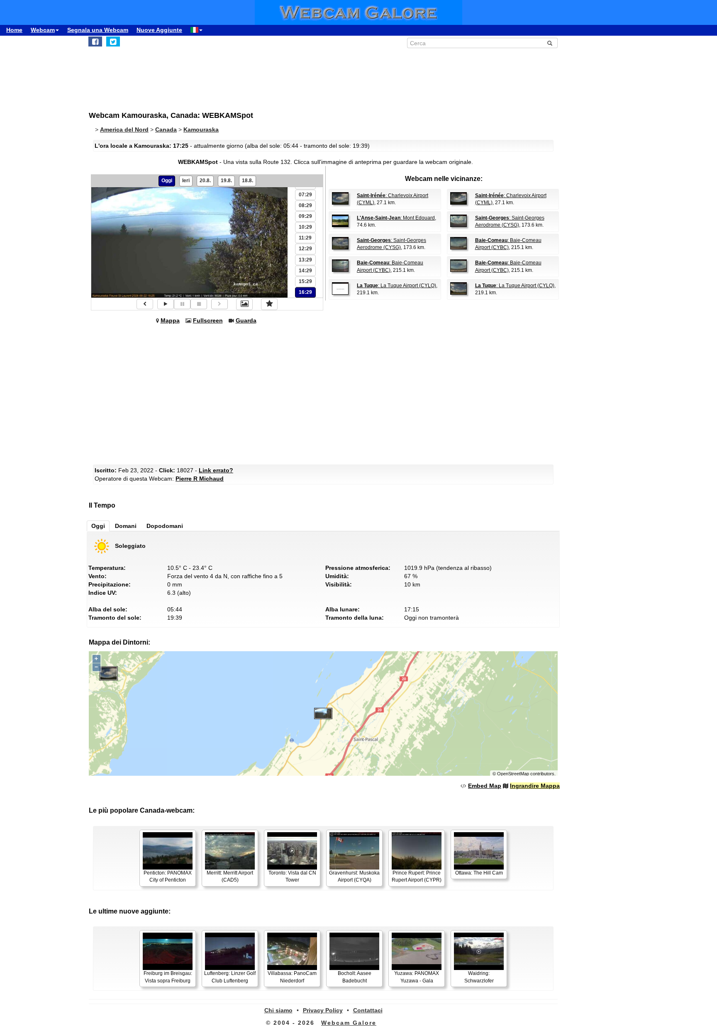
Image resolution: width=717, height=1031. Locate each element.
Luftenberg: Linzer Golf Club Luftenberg (230, 976)
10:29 (305, 227)
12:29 (305, 249)
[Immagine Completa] (244, 304)
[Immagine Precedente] (145, 304)
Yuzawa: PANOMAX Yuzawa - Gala (416, 976)
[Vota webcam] (269, 304)
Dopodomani (164, 526)
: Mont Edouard (396, 218)
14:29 (305, 271)
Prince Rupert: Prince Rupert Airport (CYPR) (416, 876)
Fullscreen (208, 320)
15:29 (305, 281)
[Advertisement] (292, 75)
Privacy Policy (323, 1010)
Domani (126, 526)
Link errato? (216, 470)
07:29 (305, 195)
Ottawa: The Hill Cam (479, 873)
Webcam (43, 30)
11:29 (305, 238)
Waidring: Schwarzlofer (479, 976)
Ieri (186, 180)
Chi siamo (278, 1010)
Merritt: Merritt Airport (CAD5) (230, 876)
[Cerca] (550, 43)
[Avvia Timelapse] (165, 304)
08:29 (305, 205)
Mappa (170, 320)
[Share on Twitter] (113, 41)
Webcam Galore (348, 1022)
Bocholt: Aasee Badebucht (354, 976)
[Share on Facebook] (95, 41)
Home (14, 30)
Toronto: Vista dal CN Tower (292, 876)
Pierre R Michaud (200, 478)
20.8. (205, 180)
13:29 (305, 260)
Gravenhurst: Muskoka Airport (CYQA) (354, 876)
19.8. (226, 180)
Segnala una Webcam (97, 30)
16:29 (305, 292)
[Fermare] (198, 304)
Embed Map (484, 785)
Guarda (246, 320)
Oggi (166, 180)
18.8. (247, 180)
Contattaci (368, 1010)
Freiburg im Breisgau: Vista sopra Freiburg (168, 976)
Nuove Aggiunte (159, 30)
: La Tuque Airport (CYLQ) (396, 285)
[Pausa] (182, 304)
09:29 (305, 216)
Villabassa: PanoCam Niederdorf (292, 976)
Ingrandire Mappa (535, 785)
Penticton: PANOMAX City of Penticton (168, 876)
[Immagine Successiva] (219, 304)
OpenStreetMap (513, 773)
